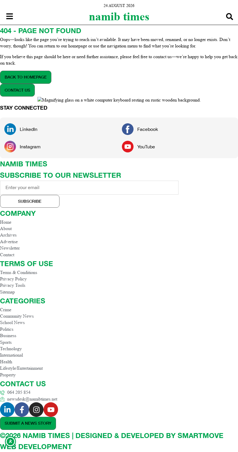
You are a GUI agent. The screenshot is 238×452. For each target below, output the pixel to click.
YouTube (146, 146)
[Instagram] (36, 409)
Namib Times (119, 16)
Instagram (30, 146)
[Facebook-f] (22, 409)
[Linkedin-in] (7, 409)
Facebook (147, 129)
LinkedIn (28, 129)
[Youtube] (51, 409)
